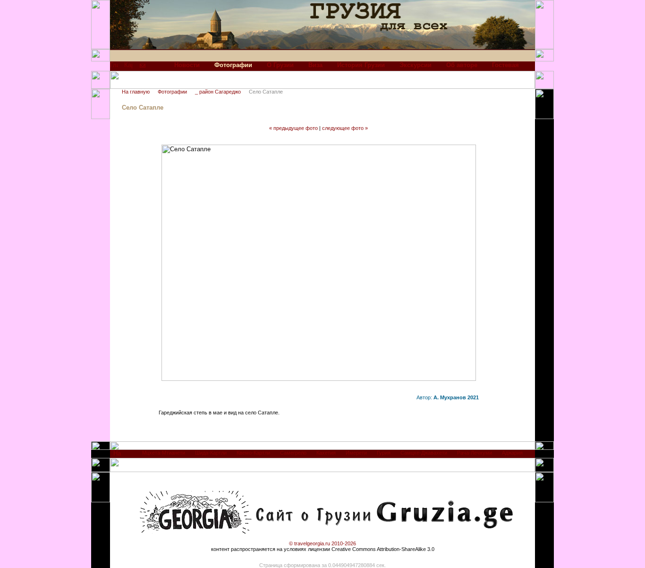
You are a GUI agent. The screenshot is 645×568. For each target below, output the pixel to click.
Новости (187, 65)
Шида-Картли (211, 453)
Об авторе (461, 65)
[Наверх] (117, 455)
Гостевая (505, 65)
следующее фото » (345, 128)
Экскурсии (415, 65)
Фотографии (172, 92)
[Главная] (114, 67)
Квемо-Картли (253, 453)
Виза (315, 65)
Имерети (356, 453)
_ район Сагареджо (218, 92)
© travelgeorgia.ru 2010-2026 (322, 543)
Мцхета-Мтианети (163, 453)
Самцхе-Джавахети (423, 453)
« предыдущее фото (293, 128)
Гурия (383, 453)
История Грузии (361, 65)
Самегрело (293, 453)
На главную (136, 92)
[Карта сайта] (128, 67)
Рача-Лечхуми (474, 453)
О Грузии (280, 65)
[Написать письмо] (142, 67)
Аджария (512, 453)
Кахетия (326, 453)
